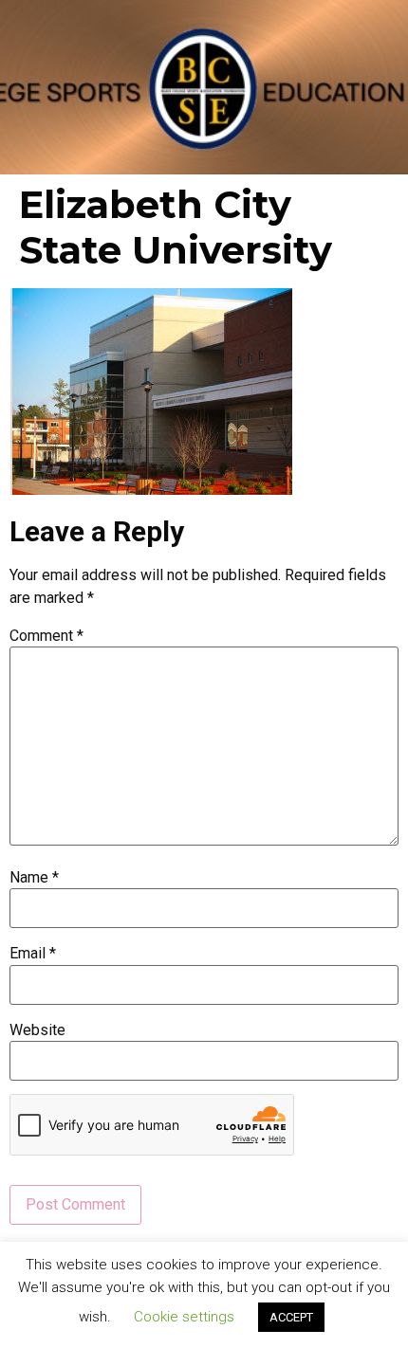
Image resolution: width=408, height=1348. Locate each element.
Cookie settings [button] (184, 1316)
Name (34, 877)
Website (37, 1030)
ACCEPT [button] (291, 1317)
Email (32, 953)
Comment (46, 636)
